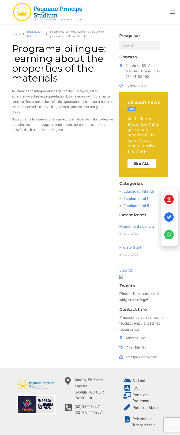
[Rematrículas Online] (169, 217)
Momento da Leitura (136, 226)
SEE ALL (142, 163)
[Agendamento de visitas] (169, 199)
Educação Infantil (34, 34)
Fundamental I (136, 198)
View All (126, 270)
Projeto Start (130, 247)
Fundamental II (136, 206)
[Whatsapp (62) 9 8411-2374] (169, 234)
